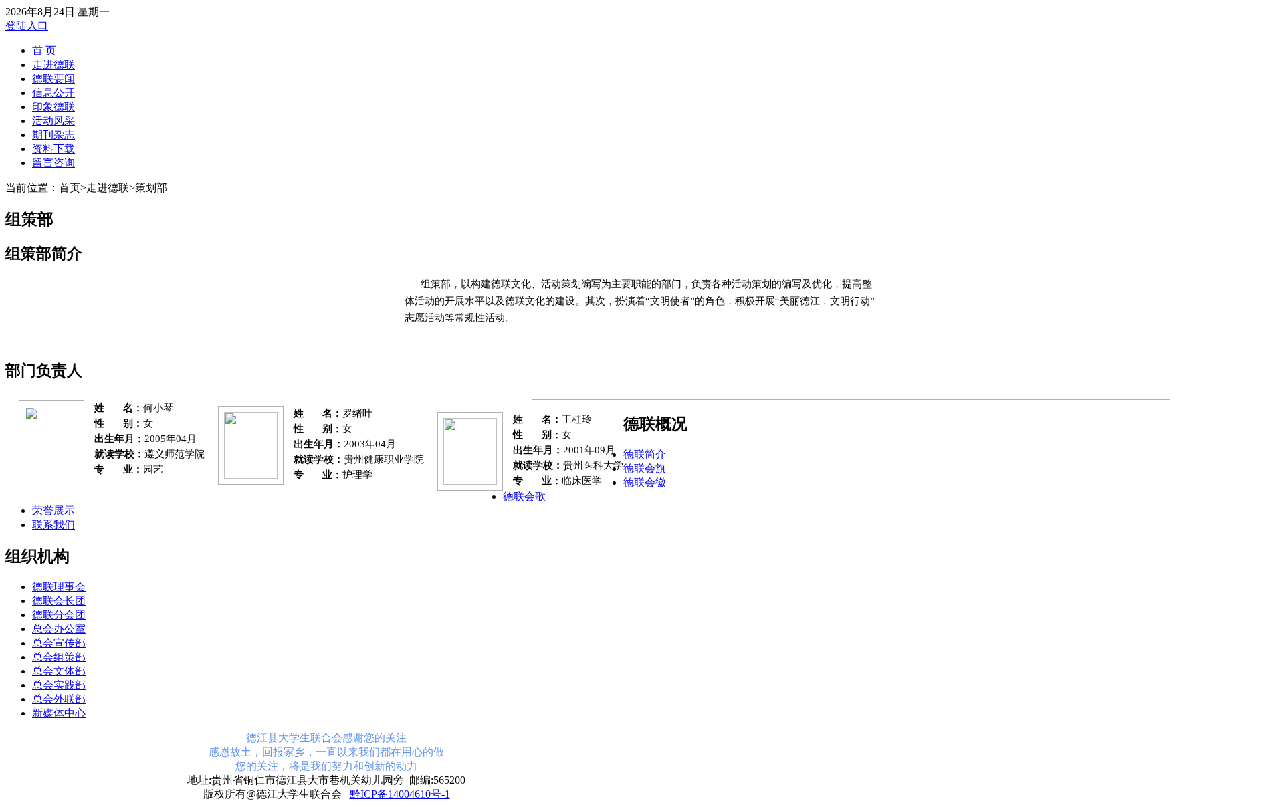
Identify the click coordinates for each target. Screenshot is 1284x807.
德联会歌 (524, 496)
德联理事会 (59, 586)
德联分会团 (59, 614)
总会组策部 (59, 657)
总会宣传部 (59, 643)
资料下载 (53, 148)
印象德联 (53, 106)
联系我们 (53, 524)
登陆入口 (26, 25)
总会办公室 (59, 629)
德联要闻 (53, 78)
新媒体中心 (59, 713)
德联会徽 (644, 482)
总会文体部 (59, 671)
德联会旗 (644, 468)
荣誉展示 (53, 510)
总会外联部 (59, 699)
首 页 (44, 50)
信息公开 (53, 92)
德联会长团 (59, 600)
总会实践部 (59, 685)
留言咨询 (53, 162)
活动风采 (53, 120)
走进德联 (53, 64)
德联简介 (644, 454)
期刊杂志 (53, 134)
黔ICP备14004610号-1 (400, 794)
